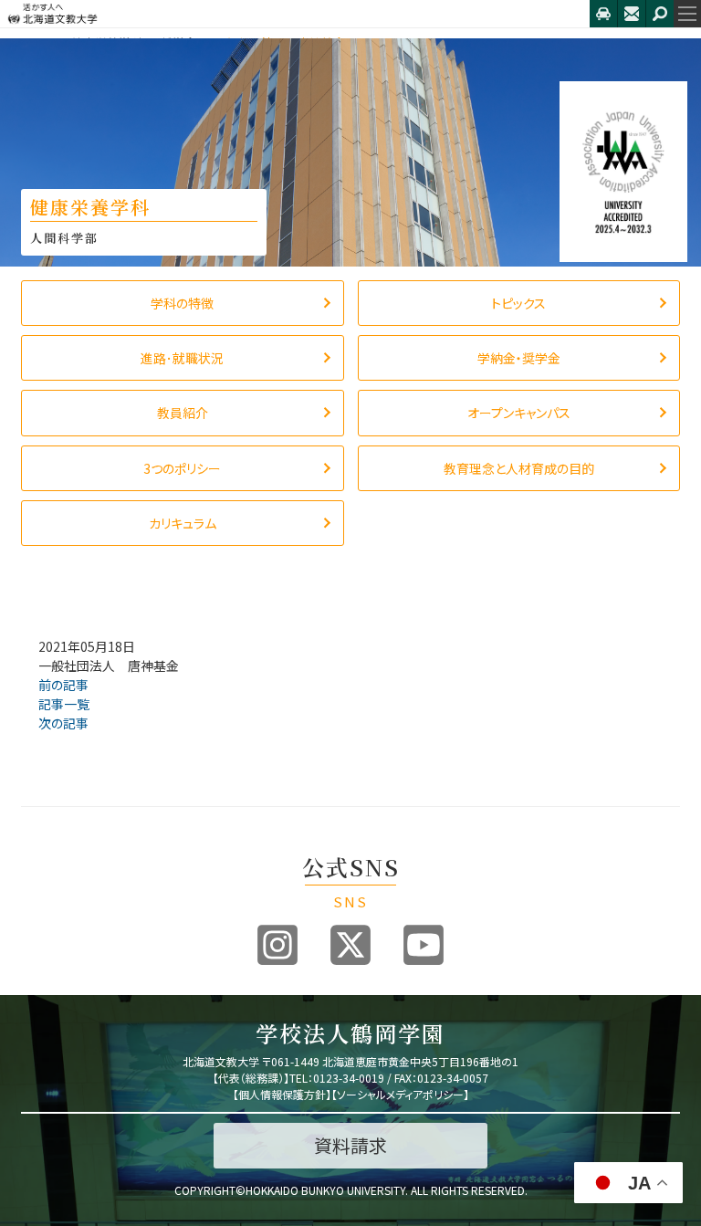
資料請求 (350, 1145)
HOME (37, 42)
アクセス (603, 13)
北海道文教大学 (295, 13)
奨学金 (178, 42)
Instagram (277, 945)
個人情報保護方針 (282, 1094)
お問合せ (631, 13)
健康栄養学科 (106, 42)
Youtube (423, 945)
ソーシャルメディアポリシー (400, 1094)
